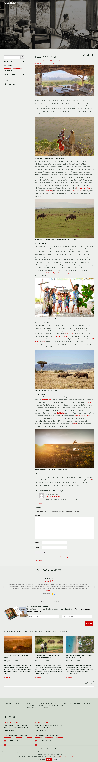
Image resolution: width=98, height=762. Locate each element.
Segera (90, 402)
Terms (73, 756)
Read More (7, 677)
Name (37, 543)
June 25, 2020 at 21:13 (53, 497)
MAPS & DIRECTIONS (14, 745)
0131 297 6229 (40, 730)
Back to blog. (39, 560)
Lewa (71, 333)
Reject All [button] (56, 759)
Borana (58, 336)
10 (59, 602)
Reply (40, 503)
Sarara (75, 423)
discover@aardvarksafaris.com (15, 735)
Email (90, 480)
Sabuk (43, 341)
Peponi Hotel (57, 273)
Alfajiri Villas (60, 413)
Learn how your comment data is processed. (74, 557)
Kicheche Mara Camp (83, 188)
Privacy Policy (64, 756)
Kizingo (66, 273)
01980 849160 (9, 3)
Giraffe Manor (46, 399)
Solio (66, 333)
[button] (14, 61)
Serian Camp (49, 191)
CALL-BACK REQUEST (14, 740)
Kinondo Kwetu (47, 273)
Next (94, 587)
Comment (39, 515)
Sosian (64, 336)
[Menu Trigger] (90, 2)
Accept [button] (49, 759)
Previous (3, 587)
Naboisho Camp (77, 191)
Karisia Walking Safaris (82, 415)
